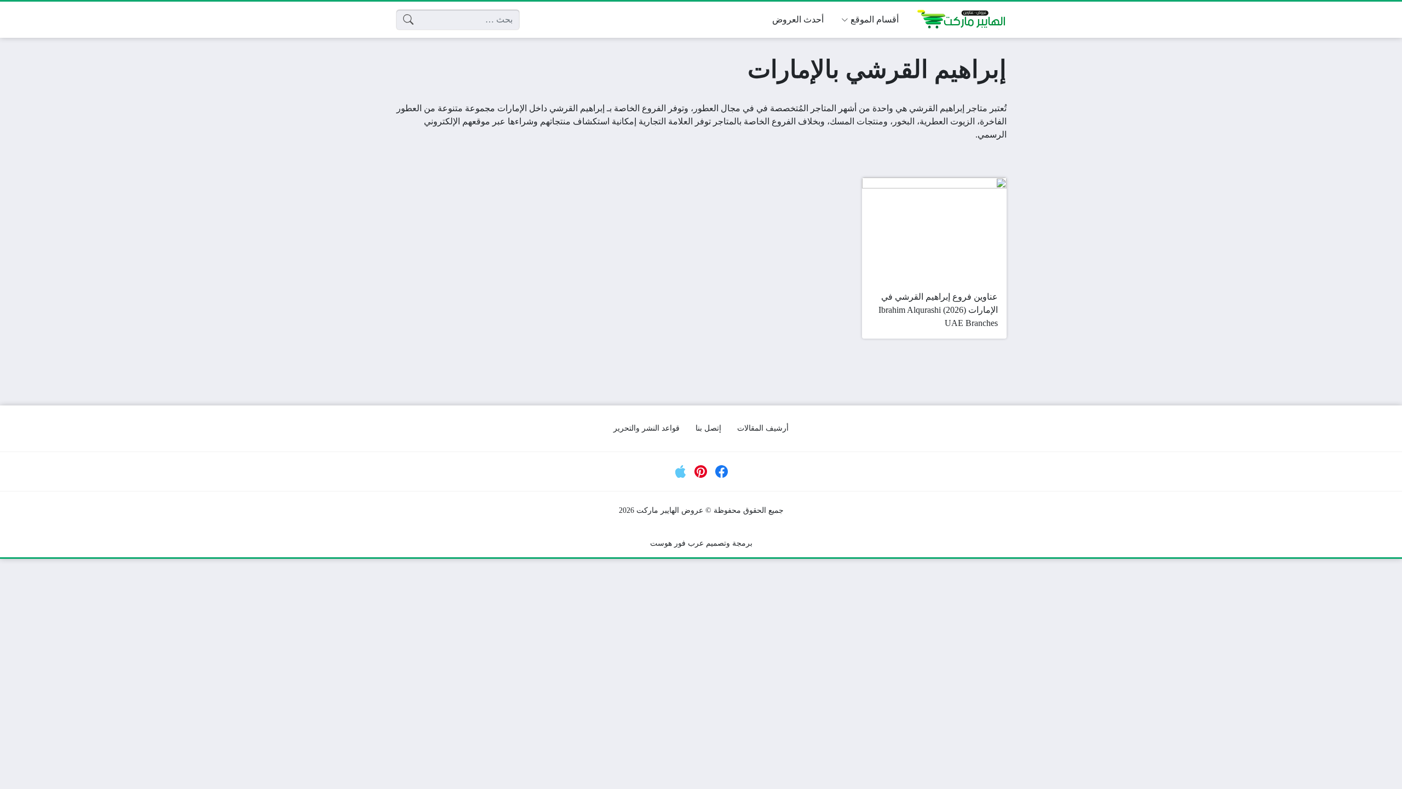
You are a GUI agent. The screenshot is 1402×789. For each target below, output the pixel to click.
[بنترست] (701, 472)
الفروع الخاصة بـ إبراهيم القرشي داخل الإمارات (581, 108)
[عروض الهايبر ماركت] (961, 20)
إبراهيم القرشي (936, 108)
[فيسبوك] (722, 472)
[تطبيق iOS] (680, 472)
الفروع (784, 121)
